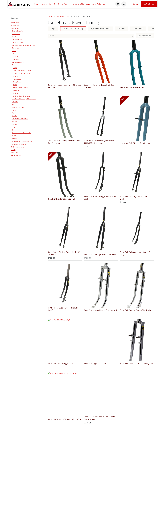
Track (15, 85)
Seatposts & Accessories (20, 119)
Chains (14, 51)
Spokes (14, 124)
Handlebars (15, 93)
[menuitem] (37, 4)
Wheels (14, 138)
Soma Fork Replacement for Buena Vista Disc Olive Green (99, 417)
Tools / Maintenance (17, 147)
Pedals (14, 110)
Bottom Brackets (17, 31)
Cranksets (15, 56)
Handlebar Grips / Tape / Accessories (24, 99)
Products (50, 16)
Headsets (15, 102)
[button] (123, 4)
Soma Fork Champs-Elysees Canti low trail (100, 310)
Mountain (16, 76)
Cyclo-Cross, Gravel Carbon (21, 73)
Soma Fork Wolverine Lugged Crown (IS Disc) (135, 253)
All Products (15, 22)
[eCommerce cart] (117, 4)
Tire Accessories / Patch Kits (21, 133)
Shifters (14, 121)
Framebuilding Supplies (18, 144)
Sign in (135, 4)
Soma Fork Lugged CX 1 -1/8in (95, 363)
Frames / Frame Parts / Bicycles (21, 141)
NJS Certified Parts (18, 107)
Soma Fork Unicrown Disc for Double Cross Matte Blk (64, 86)
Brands (13, 150)
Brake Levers (16, 34)
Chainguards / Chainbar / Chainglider (23, 45)
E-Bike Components (18, 62)
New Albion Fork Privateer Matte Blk (61, 199)
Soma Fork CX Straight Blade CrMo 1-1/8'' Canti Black (64, 253)
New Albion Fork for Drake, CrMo (132, 87)
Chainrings (15, 48)
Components (15, 28)
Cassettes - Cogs (17, 42)
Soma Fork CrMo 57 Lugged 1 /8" (60, 363)
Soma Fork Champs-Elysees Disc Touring (136, 310)
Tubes (14, 136)
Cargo (15, 68)
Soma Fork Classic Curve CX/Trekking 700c (137, 363)
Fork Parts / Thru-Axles (20, 88)
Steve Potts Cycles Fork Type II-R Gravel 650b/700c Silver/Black (99, 141)
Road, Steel (16, 82)
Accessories (15, 25)
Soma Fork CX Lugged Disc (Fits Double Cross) (63, 309)
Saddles (14, 116)
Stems (14, 127)
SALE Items (14, 153)
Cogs (13, 54)
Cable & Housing (17, 39)
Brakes (14, 37)
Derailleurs (15, 59)
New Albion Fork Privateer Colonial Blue (135, 143)
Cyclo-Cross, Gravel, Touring (22, 71)
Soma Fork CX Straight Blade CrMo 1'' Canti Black (137, 197)
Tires (13, 130)
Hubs (13, 105)
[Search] (131, 36)
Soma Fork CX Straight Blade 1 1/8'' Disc (100, 254)
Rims (13, 113)
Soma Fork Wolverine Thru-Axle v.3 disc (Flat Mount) (99, 86)
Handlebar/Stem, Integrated (21, 96)
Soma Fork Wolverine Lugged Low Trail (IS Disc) (100, 197)
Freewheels (15, 90)
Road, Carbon (17, 79)
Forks (14, 65)
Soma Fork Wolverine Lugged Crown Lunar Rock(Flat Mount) (64, 141)
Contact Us (149, 4)
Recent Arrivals (16, 155)
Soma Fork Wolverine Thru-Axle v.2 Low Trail (64, 419)
